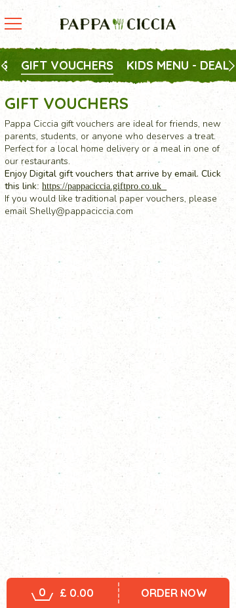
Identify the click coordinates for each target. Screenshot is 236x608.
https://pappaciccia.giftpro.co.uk (104, 186)
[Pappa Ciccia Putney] (118, 24)
